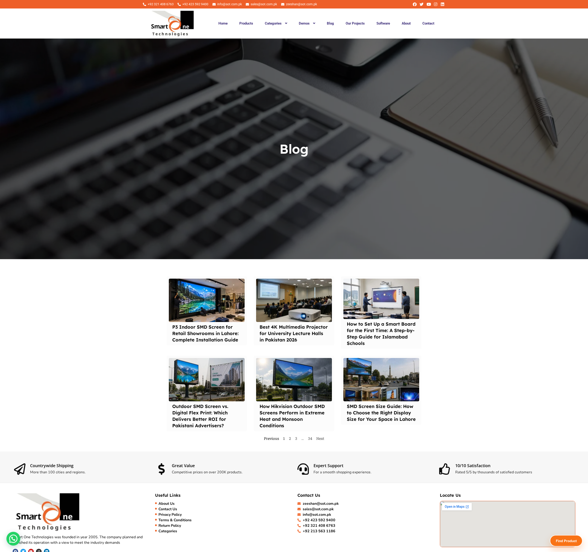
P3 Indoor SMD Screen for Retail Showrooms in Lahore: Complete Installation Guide (205, 333)
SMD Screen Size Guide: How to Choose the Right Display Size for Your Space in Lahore (381, 412)
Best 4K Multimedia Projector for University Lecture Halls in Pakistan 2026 (294, 333)
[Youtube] (428, 4)
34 (310, 438)
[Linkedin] (442, 4)
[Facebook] (415, 4)
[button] (276, 23)
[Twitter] (421, 4)
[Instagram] (436, 4)
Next (320, 438)
